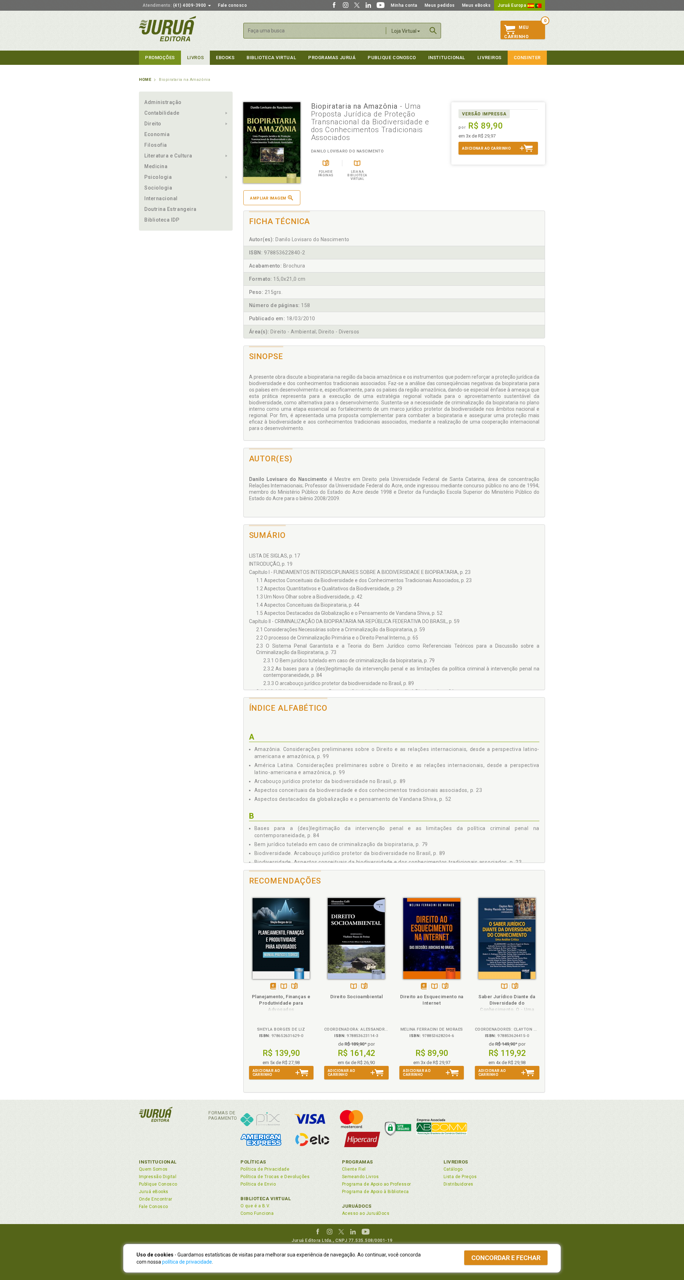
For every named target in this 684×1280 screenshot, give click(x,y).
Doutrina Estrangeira (170, 209)
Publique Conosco (392, 57)
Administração (163, 102)
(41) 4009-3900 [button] (174, 5)
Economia (157, 134)
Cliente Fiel (354, 1169)
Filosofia (155, 145)
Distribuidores (458, 1184)
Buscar (433, 30)
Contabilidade (162, 113)
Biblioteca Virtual (265, 1198)
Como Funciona (257, 1213)
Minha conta (404, 5)
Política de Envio (258, 1184)
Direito (152, 123)
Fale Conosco (153, 1206)
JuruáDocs (357, 1206)
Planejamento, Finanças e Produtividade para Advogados (281, 1003)
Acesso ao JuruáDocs (365, 1213)
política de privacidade (187, 1262)
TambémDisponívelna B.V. (283, 986)
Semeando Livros (360, 1176)
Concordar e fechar (505, 1257)
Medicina (155, 166)
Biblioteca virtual (271, 57)
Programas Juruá (332, 57)
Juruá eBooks (154, 1191)
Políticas (253, 1162)
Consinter (527, 57)
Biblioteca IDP (162, 220)
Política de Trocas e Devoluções (275, 1176)
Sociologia (158, 188)
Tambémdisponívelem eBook (273, 986)
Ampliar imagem (268, 198)
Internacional (161, 198)
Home (145, 79)
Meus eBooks (476, 5)
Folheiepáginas (294, 986)
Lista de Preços (460, 1176)
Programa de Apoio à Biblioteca (375, 1191)
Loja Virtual (404, 31)
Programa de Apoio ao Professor (376, 1184)
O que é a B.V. (255, 1205)
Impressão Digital (157, 1176)
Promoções (160, 57)
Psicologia (158, 177)
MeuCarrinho (516, 32)
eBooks (225, 57)
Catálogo (453, 1169)
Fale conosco (232, 5)
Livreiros (489, 57)
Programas (357, 1162)
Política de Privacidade (264, 1169)
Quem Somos (153, 1169)
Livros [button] (195, 57)
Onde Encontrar (155, 1199)
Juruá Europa (513, 5)
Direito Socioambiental (356, 996)
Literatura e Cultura (168, 156)
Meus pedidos (440, 5)
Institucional (446, 57)
